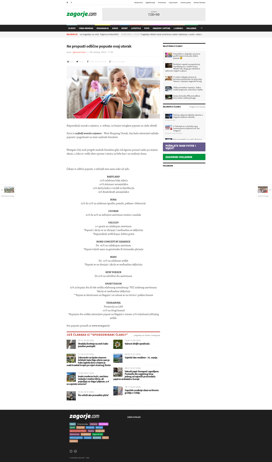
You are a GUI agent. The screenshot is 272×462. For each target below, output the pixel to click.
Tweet (81, 61)
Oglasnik (191, 28)
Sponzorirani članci (78, 431)
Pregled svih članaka (197, 107)
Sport (124, 28)
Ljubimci (178, 28)
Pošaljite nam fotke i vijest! (180, 147)
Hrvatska (90, 427)
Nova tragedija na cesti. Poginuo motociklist (84, 34)
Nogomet (100, 431)
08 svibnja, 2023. (98, 52)
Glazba (91, 431)
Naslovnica (138, 2)
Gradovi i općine (161, 28)
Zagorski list (97, 434)
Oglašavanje (150, 2)
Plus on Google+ (118, 61)
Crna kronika (82, 424)
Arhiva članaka (199, 2)
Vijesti (72, 28)
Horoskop (103, 424)
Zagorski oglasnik (178, 157)
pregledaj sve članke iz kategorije (147, 335)
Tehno (105, 437)
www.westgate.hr (101, 325)
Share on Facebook (97, 61)
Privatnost (162, 2)
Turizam (87, 437)
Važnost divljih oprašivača (137, 343)
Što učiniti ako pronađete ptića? (93, 395)
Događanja (103, 28)
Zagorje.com (81, 14)
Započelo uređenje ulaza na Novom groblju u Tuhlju (142, 391)
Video (115, 28)
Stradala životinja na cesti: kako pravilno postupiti (93, 345)
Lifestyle (136, 28)
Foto (146, 28)
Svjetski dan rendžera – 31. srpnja (141, 357)
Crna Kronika (86, 28)
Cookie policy (185, 2)
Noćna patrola (76, 437)
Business (97, 437)
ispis (71, 61)
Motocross (74, 434)
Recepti (99, 427)
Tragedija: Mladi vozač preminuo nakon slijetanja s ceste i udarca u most (161, 34)
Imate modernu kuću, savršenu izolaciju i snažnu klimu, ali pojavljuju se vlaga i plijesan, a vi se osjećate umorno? (88, 380)
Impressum (173, 2)
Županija (80, 427)
